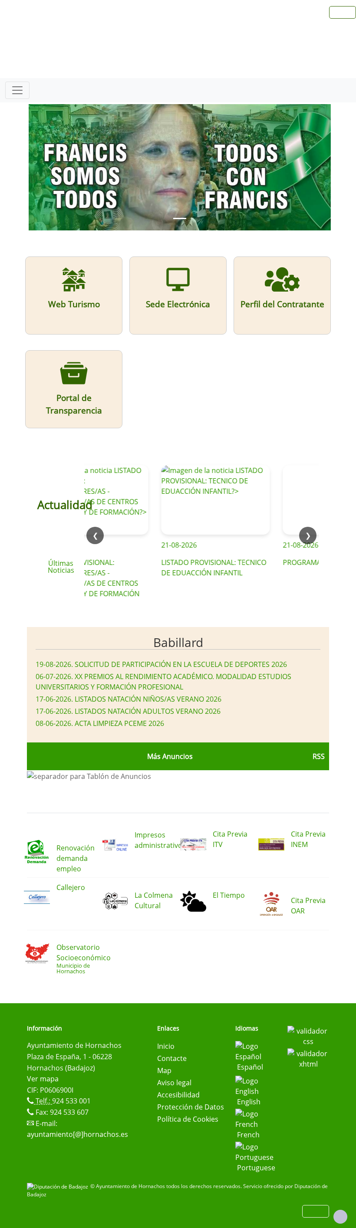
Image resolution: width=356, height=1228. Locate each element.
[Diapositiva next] (308, 167)
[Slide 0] (179, 218)
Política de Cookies (187, 1119)
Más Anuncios (170, 756)
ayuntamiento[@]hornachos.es (77, 1134)
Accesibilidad (178, 1095)
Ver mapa (43, 1079)
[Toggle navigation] (17, 90)
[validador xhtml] (308, 1058)
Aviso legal (174, 1082)
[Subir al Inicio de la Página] (340, 1217)
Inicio (166, 1046)
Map (164, 1070)
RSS (319, 756)
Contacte (172, 1058)
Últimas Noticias (61, 567)
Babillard (178, 642)
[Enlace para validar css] (308, 1035)
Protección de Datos (190, 1107)
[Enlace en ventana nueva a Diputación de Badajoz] (58, 1186)
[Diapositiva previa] (51, 167)
